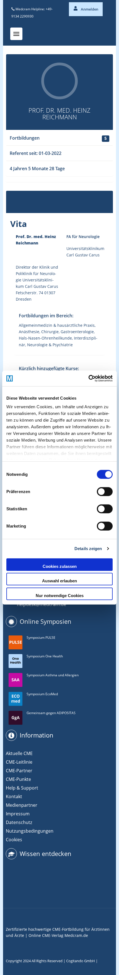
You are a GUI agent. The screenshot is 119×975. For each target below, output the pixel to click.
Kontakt (14, 796)
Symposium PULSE (41, 637)
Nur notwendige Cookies (60, 595)
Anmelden (89, 9)
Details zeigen (88, 548)
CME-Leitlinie (19, 762)
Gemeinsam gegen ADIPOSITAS (51, 713)
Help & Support (22, 788)
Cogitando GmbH (80, 960)
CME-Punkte (18, 779)
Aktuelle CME (19, 753)
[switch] (105, 491)
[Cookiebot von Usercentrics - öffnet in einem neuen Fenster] (88, 378)
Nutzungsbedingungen (29, 831)
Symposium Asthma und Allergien (53, 675)
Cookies (14, 840)
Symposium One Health (45, 656)
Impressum (18, 814)
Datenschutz (19, 822)
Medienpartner (21, 805)
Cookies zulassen (60, 566)
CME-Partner (19, 771)
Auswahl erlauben (59, 580)
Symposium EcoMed (42, 694)
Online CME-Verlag (46, 935)
